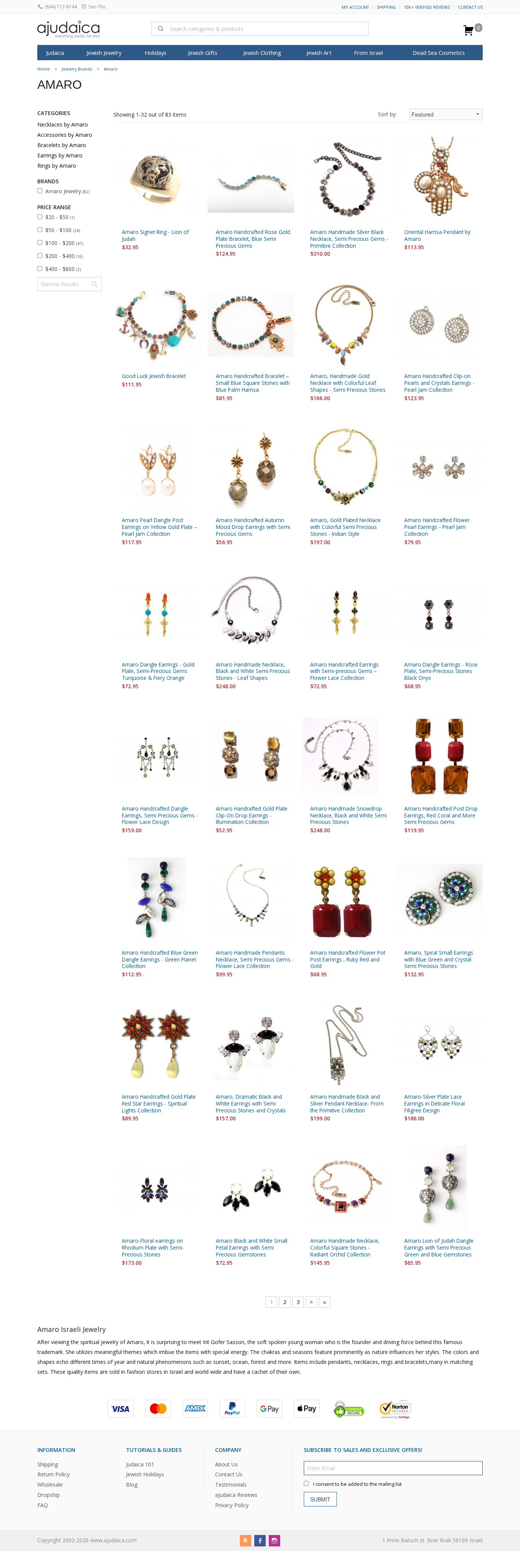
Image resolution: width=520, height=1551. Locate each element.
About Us (226, 1464)
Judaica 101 (140, 1464)
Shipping (386, 7)
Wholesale (50, 1484)
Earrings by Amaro (60, 155)
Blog (131, 1484)
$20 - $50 (60, 217)
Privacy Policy (232, 1505)
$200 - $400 (64, 256)
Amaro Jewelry (67, 191)
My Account (355, 7)
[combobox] (260, 28)
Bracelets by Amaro (61, 145)
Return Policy (53, 1474)
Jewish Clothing (262, 52)
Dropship (48, 1494)
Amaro (111, 69)
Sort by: (387, 114)
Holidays (155, 52)
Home (43, 69)
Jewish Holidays (145, 1474)
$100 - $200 (64, 243)
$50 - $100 (62, 230)
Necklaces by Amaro (62, 124)
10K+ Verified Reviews (427, 7)
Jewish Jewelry (103, 52)
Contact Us (470, 7)
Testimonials (231, 1484)
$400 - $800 (63, 268)
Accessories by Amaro (64, 134)
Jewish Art (319, 52)
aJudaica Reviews (236, 1494)
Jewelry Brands (77, 69)
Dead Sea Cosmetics (439, 52)
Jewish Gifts (202, 52)
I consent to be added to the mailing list (357, 1483)
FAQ (42, 1505)
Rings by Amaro (56, 165)
